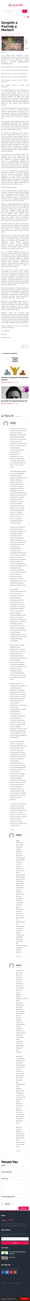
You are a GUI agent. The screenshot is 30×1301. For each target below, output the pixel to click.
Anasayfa (3, 1283)
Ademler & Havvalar (13, 34)
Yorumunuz (4, 1178)
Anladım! (24, 1298)
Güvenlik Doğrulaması (8, 1196)
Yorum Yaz (18, 416)
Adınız (3, 1165)
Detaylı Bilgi (15, 1299)
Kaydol (15, 1243)
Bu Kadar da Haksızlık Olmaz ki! (14, 401)
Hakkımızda (11, 1283)
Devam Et (24, 1208)
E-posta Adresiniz (6, 1172)
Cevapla (12, 829)
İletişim (18, 1283)
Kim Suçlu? (12, 1257)
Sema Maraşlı (9, 35)
